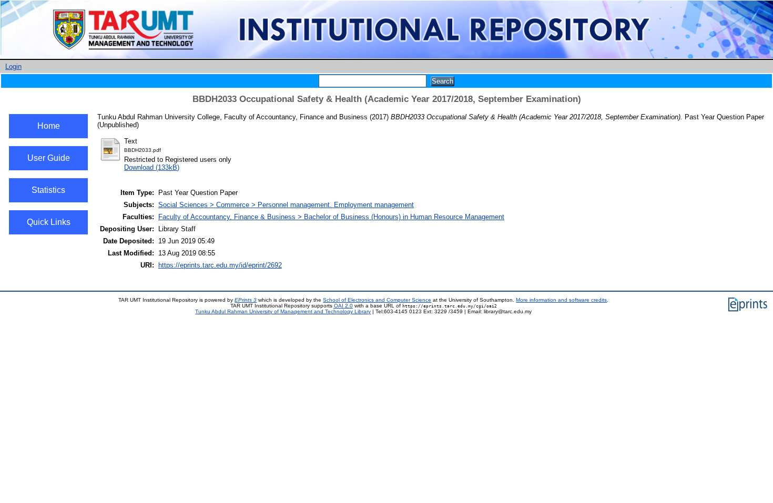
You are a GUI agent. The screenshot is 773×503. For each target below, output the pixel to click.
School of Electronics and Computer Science (377, 300)
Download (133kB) (151, 167)
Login (13, 66)
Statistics (48, 190)
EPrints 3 (246, 300)
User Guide (48, 157)
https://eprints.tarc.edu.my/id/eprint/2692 (220, 265)
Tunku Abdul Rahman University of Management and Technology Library (283, 311)
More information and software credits (561, 300)
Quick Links (48, 222)
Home (48, 125)
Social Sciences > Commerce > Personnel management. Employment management (286, 205)
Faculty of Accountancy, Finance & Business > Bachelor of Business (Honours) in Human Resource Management (331, 217)
